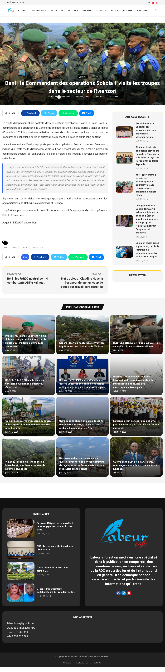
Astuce (114, 10)
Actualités (57, 10)
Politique (73, 10)
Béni (15, 247)
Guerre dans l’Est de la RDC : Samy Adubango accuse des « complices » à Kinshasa (135, 465)
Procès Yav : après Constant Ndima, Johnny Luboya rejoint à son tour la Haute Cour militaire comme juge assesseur (26, 341)
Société (87, 10)
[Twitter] (123, 593)
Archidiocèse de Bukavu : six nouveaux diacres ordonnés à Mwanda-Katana (146, 130)
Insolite (127, 10)
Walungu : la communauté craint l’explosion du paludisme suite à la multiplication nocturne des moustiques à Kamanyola (133, 382)
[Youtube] (152, 2)
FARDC (24, 247)
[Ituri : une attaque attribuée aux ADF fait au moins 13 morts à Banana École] (136, 334)
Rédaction (65, 96)
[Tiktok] (157, 2)
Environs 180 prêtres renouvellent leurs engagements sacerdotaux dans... (55, 526)
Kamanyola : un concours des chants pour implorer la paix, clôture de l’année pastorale (136, 424)
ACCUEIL (22, 10)
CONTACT (97, 662)
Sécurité (101, 10)
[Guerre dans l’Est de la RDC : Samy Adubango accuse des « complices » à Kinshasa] (136, 457)
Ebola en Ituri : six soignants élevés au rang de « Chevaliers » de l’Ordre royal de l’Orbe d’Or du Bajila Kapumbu (147, 156)
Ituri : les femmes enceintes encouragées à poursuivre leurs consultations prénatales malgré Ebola (146, 185)
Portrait (142, 10)
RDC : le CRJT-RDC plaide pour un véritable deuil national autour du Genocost (24, 383)
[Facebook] (149, 2)
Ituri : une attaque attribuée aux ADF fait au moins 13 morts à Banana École (136, 344)
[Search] (156, 10)
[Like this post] (26, 257)
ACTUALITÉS (82, 662)
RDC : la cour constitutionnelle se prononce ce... (55, 548)
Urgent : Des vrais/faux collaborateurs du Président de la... (56, 590)
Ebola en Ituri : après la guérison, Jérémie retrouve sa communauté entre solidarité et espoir (147, 249)
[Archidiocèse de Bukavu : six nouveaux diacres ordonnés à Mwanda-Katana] (124, 132)
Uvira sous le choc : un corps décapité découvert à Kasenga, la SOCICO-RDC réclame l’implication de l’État (81, 424)
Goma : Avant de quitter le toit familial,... (53, 569)
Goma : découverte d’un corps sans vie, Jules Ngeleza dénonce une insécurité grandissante (28, 424)
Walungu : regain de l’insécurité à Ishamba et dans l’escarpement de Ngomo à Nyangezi (25, 465)
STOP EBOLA (37, 10)
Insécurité (38, 247)
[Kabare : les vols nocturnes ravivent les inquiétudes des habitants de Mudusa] (82, 334)
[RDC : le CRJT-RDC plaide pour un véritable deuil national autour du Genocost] (28, 375)
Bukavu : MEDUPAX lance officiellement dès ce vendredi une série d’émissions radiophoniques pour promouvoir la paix (82, 383)
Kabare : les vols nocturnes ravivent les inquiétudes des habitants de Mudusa (82, 344)
